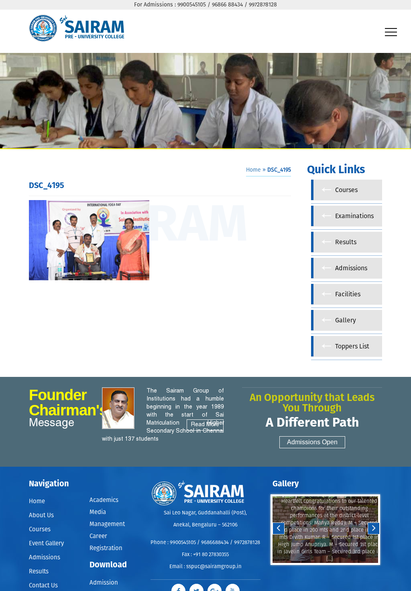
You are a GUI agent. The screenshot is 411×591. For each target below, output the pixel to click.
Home (253, 170)
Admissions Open (312, 442)
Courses (40, 529)
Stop (330, 573)
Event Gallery (46, 543)
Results (39, 572)
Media (98, 510)
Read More (205, 424)
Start (324, 573)
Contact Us (43, 586)
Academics (104, 499)
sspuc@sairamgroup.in (214, 566)
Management (107, 520)
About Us (41, 515)
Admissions (44, 558)
